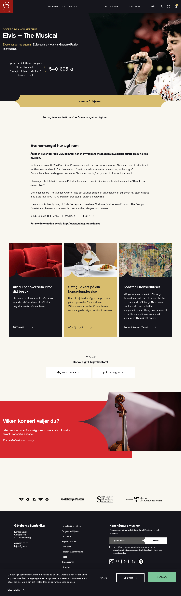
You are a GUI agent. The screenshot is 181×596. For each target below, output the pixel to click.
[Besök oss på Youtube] (125, 561)
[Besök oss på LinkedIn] (133, 561)
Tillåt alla (162, 577)
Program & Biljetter (62, 6)
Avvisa (103, 577)
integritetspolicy (119, 553)
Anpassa (128, 577)
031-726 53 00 (71, 372)
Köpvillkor (66, 567)
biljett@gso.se (116, 372)
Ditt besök (111, 6)
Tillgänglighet (68, 561)
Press (64, 556)
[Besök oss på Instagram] (111, 561)
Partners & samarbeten (72, 551)
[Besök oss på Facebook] (117, 561)
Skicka (155, 540)
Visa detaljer (14, 590)
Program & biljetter (70, 531)
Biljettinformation (69, 541)
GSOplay (135, 6)
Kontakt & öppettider (71, 526)
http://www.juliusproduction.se (81, 223)
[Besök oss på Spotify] (141, 561)
